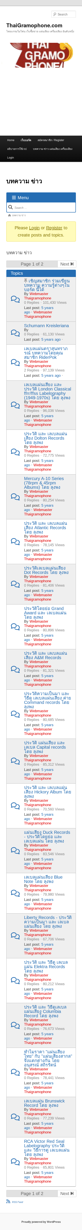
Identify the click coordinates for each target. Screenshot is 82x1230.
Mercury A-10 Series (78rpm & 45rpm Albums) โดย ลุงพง (44, 483)
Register (54, 227)
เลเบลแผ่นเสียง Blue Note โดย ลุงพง (43, 879)
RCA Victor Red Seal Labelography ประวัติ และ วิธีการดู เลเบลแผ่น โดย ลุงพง (47, 1148)
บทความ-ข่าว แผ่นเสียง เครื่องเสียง (52, 148)
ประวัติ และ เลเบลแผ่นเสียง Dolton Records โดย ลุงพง (45, 438)
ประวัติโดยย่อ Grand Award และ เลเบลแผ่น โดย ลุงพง (45, 613)
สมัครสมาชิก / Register (51, 140)
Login (10, 157)
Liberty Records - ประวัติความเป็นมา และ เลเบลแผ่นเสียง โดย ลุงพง (48, 922)
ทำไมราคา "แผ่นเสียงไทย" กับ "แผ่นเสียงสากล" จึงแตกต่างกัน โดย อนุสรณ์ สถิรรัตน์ (48, 1058)
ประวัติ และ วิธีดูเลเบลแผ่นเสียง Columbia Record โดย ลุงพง (45, 1011)
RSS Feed (17, 1202)
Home (10, 140)
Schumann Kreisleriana (46, 325)
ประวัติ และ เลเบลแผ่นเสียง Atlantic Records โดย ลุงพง (45, 527)
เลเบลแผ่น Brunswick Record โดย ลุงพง (44, 1103)
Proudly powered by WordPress (41, 1222)
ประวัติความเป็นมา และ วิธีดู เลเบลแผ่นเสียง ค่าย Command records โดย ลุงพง (47, 700)
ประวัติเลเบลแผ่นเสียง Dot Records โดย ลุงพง (46, 570)
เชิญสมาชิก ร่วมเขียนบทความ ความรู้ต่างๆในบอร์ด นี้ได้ (47, 285)
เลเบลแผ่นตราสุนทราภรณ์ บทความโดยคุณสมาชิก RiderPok (46, 353)
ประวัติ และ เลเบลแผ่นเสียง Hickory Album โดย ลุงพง (47, 792)
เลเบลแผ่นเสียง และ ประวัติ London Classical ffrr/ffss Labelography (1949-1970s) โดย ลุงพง (47, 391)
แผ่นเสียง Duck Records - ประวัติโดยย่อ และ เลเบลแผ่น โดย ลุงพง (47, 836)
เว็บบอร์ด (26, 140)
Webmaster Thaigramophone (37, 296)
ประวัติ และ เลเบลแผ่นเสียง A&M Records (45, 655)
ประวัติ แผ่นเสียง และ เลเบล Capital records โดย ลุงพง (45, 747)
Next (65, 264)
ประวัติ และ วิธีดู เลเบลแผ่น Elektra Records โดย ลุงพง (46, 966)
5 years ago (51, 339)
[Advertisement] (41, 101)
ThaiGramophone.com (34, 25)
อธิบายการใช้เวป (17, 148)
